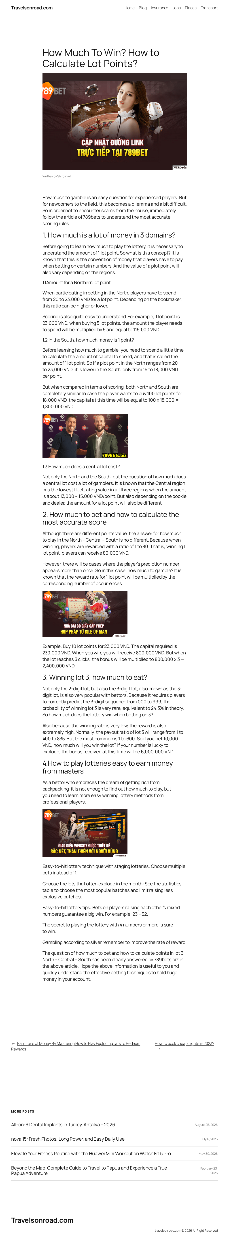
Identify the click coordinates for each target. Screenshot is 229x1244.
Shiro (60, 176)
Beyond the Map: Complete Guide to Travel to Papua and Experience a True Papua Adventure (89, 1170)
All (69, 176)
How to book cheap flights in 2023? (184, 1043)
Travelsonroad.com (32, 7)
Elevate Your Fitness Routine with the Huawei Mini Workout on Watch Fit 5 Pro (91, 1153)
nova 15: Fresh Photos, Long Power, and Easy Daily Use (68, 1139)
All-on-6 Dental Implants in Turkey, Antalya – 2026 (63, 1124)
